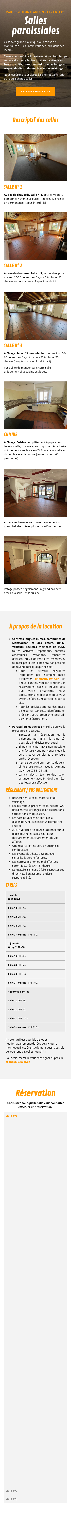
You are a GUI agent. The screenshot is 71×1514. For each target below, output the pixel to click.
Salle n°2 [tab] (11, 1491)
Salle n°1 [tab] (11, 1116)
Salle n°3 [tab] (11, 1499)
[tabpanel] (35, 1303)
